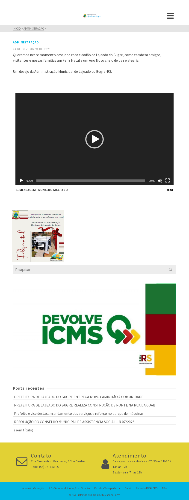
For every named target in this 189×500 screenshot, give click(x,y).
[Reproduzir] (21, 180)
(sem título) (23, 430)
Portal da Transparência (107, 488)
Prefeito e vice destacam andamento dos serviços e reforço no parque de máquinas (79, 413)
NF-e (164, 488)
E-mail (127, 488)
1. (42, 190)
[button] (94, 139)
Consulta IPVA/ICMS (146, 488)
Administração (26, 42)
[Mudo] (160, 180)
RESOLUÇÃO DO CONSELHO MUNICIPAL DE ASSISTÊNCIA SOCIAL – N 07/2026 (74, 421)
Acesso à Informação (33, 488)
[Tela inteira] (167, 180)
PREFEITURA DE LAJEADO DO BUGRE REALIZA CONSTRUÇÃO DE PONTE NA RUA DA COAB (84, 405)
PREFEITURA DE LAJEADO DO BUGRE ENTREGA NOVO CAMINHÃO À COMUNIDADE (78, 396)
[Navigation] (170, 15)
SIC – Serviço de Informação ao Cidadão (69, 488)
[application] (94, 139)
